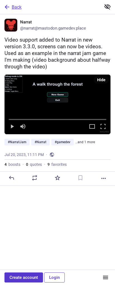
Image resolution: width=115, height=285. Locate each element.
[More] (103, 178)
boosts (12, 164)
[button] (57, 104)
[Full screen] (103, 127)
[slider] (57, 118)
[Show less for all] (107, 6)
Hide (101, 80)
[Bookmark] (80, 177)
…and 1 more (85, 142)
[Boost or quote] (34, 177)
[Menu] (105, 277)
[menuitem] (57, 104)
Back (16, 7)
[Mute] (23, 127)
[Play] (12, 127)
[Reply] (11, 177)
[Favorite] (57, 177)
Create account (23, 277)
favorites (57, 164)
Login (54, 277)
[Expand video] (92, 127)
